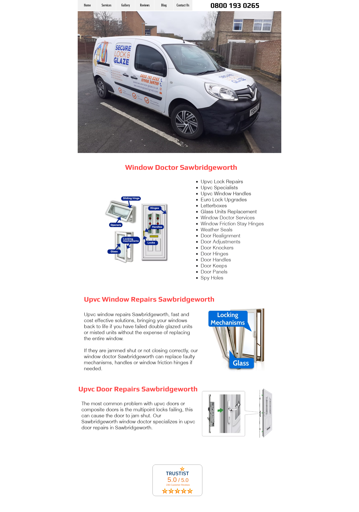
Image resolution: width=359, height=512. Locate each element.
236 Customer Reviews (178, 485)
